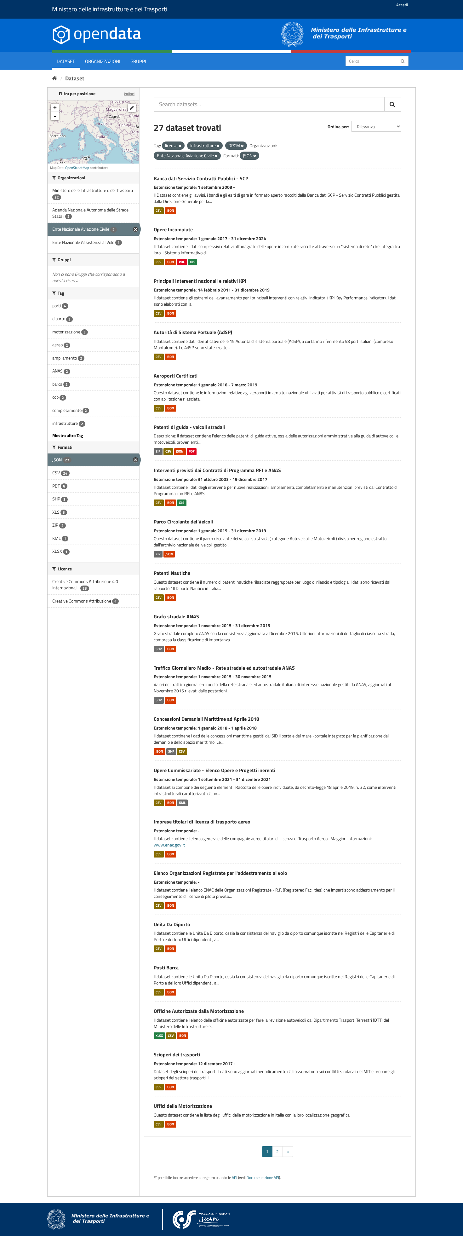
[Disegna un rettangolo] (132, 108)
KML (182, 802)
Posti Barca (166, 967)
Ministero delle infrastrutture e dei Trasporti (109, 9)
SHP (159, 648)
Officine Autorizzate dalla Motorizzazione (199, 1011)
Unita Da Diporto (172, 924)
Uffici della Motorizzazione (183, 1106)
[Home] (54, 78)
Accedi (402, 5)
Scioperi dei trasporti (177, 1054)
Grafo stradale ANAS (176, 616)
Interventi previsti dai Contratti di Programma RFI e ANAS (217, 470)
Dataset (66, 61)
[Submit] (402, 60)
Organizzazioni (102, 61)
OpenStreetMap (77, 167)
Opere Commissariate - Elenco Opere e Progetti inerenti (214, 770)
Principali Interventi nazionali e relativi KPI (200, 281)
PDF (182, 261)
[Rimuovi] (180, 145)
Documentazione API (263, 1178)
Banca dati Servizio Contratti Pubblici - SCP (201, 178)
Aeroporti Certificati (175, 375)
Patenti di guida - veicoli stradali (189, 427)
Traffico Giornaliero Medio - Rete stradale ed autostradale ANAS (224, 668)
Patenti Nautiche (172, 573)
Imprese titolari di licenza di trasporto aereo (202, 821)
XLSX (159, 1035)
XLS (192, 261)
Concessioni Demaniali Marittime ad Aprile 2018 (206, 719)
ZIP (158, 451)
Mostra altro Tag (67, 435)
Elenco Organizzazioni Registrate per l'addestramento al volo (220, 873)
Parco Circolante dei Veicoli (183, 521)
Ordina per (338, 126)
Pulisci (129, 94)
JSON (170, 210)
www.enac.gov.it (169, 844)
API (234, 1178)
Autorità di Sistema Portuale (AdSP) (193, 332)
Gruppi (138, 61)
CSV (159, 210)
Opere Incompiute (173, 229)
